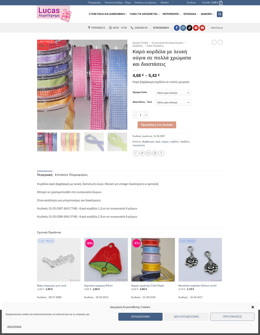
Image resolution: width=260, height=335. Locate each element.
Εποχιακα (190, 14)
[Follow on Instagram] (183, 28)
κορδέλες (184, 141)
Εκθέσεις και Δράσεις (146, 2)
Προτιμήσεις (232, 316)
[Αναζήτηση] (220, 14)
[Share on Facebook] (136, 153)
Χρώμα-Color (140, 92)
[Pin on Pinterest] (155, 153)
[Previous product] (220, 42)
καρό (157, 141)
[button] (253, 307)
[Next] (121, 85)
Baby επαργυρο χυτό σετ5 (51, 285)
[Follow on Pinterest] (196, 28)
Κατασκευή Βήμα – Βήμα (118, 2)
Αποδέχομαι (140, 316)
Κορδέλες (138, 45)
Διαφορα (206, 14)
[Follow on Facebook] (177, 28)
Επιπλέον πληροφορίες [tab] (71, 174)
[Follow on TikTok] (189, 28)
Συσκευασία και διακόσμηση (167, 42)
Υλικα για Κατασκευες (144, 14)
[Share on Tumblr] (161, 153)
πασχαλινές (139, 145)
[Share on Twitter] (142, 153)
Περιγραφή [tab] (45, 174)
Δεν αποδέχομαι (186, 316)
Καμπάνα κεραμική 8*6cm (98, 285)
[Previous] (43, 85)
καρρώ (165, 141)
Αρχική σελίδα (140, 42)
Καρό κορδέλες (155, 45)
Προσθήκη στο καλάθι (157, 124)
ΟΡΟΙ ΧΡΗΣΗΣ (14, 326)
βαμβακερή (148, 141)
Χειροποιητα (171, 14)
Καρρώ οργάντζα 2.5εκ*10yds (147, 285)
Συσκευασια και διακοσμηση (107, 14)
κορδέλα (174, 141)
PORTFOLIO (217, 28)
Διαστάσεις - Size (142, 102)
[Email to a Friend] (149, 153)
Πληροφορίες (94, 2)
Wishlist (165, 2)
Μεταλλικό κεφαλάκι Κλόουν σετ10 (197, 285)
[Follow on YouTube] (202, 28)
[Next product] (214, 42)
